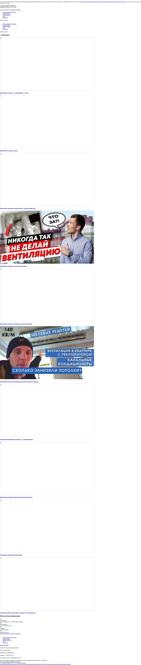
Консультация (6, 13)
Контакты (5, 17)
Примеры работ (7, 15)
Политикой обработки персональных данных (114, 1)
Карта (21, 621)
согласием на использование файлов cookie (90, 1)
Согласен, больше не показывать (8, 5)
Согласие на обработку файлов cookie (31, 664)
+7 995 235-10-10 (4, 629)
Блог (4, 16)
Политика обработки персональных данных (11, 664)
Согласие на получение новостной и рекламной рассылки (56, 664)
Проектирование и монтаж (9, 12)
